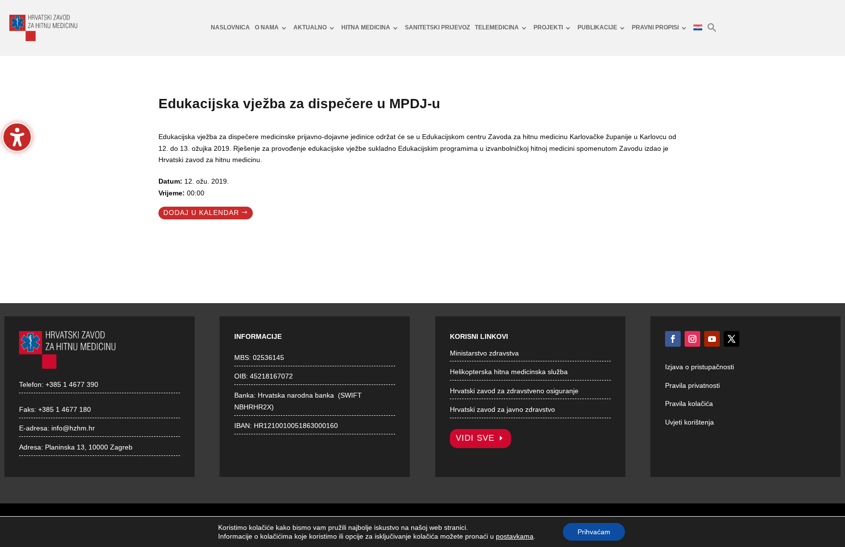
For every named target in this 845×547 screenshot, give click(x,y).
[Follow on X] (731, 339)
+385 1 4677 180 (64, 409)
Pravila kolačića (689, 403)
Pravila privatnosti (692, 385)
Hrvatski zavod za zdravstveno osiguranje (514, 391)
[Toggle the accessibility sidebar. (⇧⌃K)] (17, 137)
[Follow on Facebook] (673, 339)
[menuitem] (230, 27)
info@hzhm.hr (73, 428)
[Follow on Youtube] (712, 339)
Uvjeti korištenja (689, 422)
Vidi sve (475, 438)
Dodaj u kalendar (201, 212)
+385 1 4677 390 (71, 384)
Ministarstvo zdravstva (484, 353)
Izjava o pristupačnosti (699, 367)
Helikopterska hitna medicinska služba (509, 372)
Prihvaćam (594, 532)
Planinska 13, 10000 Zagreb (89, 447)
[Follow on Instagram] (692, 339)
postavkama (515, 536)
